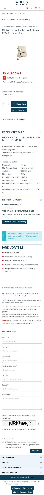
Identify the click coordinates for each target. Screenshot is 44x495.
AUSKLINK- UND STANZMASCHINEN (15, 20)
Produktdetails (13, 132)
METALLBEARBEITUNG (17, 13)
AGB (27, 445)
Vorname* (5, 347)
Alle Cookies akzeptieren (22, 492)
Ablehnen (16, 488)
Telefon (5, 375)
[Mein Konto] (32, 8)
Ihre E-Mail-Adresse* (9, 366)
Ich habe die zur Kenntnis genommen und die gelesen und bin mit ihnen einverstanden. (22, 444)
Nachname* (6, 356)
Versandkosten (8, 94)
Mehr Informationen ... (31, 484)
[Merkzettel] (36, 8)
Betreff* (5, 385)
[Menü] (5, 8)
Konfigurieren (28, 488)
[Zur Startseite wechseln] (22, 3)
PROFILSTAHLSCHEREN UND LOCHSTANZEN (20, 26)
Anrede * (5, 337)
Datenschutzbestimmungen (24, 442)
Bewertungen (12, 199)
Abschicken (36, 451)
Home (4, 13)
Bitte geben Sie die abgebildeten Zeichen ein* (19, 429)
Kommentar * (6, 394)
